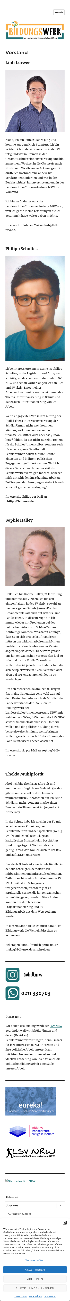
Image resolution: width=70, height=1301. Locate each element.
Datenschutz (20, 1296)
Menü (59, 12)
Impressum (50, 1296)
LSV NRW (56, 1025)
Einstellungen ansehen (35, 1288)
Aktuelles (11, 1197)
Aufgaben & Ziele (19, 1213)
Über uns (12, 1205)
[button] (65, 1222)
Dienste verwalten (34, 1260)
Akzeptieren (35, 1269)
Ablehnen (35, 1279)
